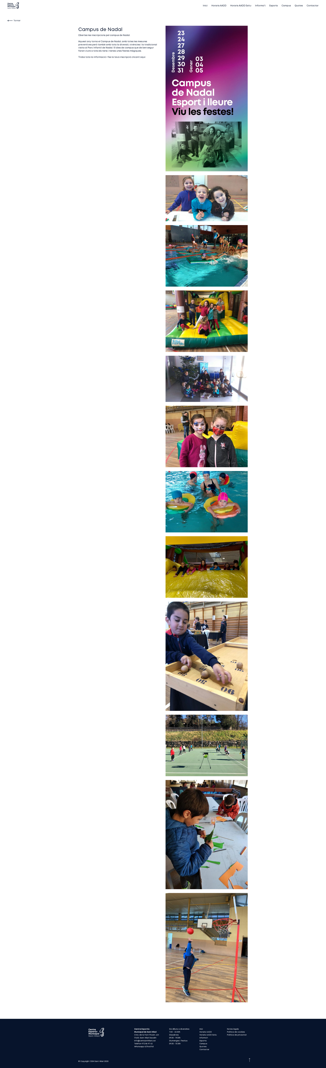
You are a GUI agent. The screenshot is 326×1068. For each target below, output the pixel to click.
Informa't (260, 6)
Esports (273, 6)
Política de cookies (236, 1032)
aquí (142, 57)
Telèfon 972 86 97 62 (143, 1043)
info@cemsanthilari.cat (145, 1041)
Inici (205, 6)
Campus (286, 6)
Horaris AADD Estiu (240, 6)
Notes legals (233, 1029)
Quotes (299, 6)
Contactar (312, 6)
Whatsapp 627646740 (144, 1046)
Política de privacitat (237, 1035)
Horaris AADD (218, 6)
